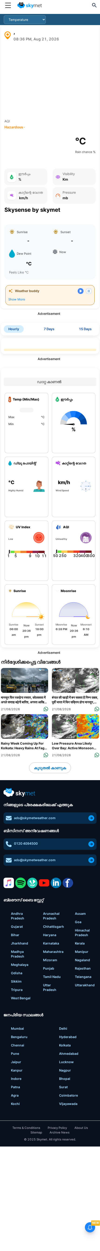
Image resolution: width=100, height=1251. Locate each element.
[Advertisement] (50, 80)
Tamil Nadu (52, 977)
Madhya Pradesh (17, 954)
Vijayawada (68, 1104)
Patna (15, 1087)
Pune (15, 1054)
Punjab (48, 968)
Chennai (17, 1045)
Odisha (16, 973)
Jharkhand (19, 943)
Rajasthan (83, 968)
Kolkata (65, 1045)
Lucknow (66, 1062)
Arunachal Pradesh (51, 916)
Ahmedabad (68, 1054)
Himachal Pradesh (82, 932)
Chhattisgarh (53, 926)
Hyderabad (68, 1037)
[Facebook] (68, 883)
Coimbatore (68, 1095)
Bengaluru (19, 1037)
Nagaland (82, 960)
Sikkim (16, 981)
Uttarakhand (85, 985)
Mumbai (17, 1028)
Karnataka (51, 943)
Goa (78, 922)
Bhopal (64, 1079)
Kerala (80, 943)
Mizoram (50, 960)
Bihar (15, 935)
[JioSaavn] (32, 883)
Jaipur (16, 1062)
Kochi (15, 1104)
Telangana (83, 977)
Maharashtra (53, 952)
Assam (80, 913)
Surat (63, 1087)
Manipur (81, 952)
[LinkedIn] (56, 883)
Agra (15, 1095)
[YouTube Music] (44, 883)
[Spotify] (20, 882)
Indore (16, 1079)
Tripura (17, 990)
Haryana (49, 935)
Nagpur (65, 1070)
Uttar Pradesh (49, 987)
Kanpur (17, 1070)
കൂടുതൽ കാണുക (50, 768)
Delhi (63, 1028)
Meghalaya (19, 965)
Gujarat (17, 926)
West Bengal (20, 998)
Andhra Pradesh (17, 916)
